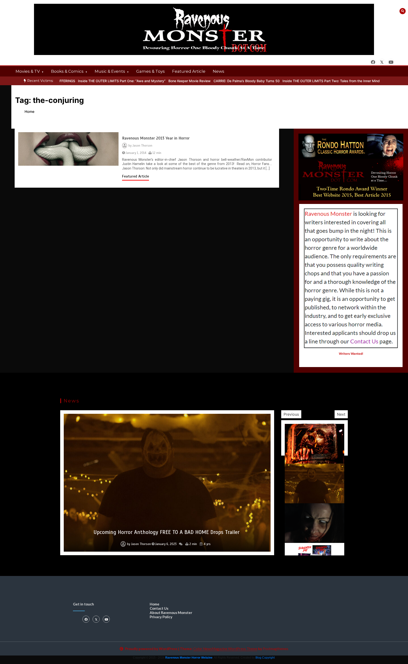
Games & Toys (150, 71)
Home (154, 604)
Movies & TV (28, 71)
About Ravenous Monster (171, 612)
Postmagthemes (275, 649)
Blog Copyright (265, 657)
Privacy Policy (161, 617)
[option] (105, 80)
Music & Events (110, 71)
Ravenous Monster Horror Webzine (188, 657)
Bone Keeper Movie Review (172, 81)
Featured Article (188, 71)
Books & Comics (67, 71)
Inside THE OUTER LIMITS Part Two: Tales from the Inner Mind (314, 81)
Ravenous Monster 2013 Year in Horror (156, 138)
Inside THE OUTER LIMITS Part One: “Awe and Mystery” (105, 81)
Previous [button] (291, 414)
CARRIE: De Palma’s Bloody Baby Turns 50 (229, 81)
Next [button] (341, 414)
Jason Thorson (142, 146)
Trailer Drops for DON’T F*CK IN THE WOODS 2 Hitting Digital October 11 (166, 532)
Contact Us (159, 608)
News (218, 71)
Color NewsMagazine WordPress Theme (225, 649)
